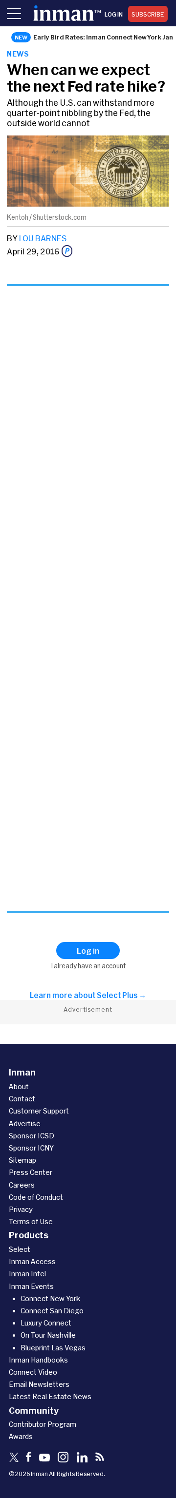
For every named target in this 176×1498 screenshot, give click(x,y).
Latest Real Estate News (50, 1396)
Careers (22, 1185)
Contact (22, 1099)
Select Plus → (121, 995)
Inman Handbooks (38, 1360)
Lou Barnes (42, 238)
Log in (114, 14)
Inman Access (32, 1261)
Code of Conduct (36, 1197)
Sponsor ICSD (31, 1136)
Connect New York (50, 1298)
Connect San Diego (52, 1310)
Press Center (30, 1172)
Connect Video (33, 1372)
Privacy (21, 1209)
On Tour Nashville (48, 1335)
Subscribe (148, 14)
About (19, 1086)
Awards (21, 1436)
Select (19, 1249)
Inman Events (31, 1286)
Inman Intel (27, 1273)
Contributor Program (42, 1424)
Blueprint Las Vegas (53, 1348)
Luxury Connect (46, 1323)
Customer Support (39, 1111)
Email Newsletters (39, 1384)
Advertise (25, 1123)
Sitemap (22, 1160)
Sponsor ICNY (31, 1148)
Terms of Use (31, 1221)
